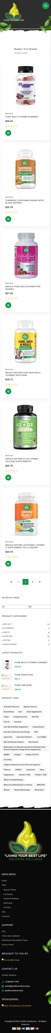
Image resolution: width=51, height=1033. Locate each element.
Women (7, 790)
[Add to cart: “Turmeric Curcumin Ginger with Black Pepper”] (8, 219)
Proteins (7, 907)
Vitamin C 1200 (40, 775)
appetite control (30, 707)
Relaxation (31, 770)
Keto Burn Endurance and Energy (17, 732)
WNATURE (41, 785)
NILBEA (6, 755)
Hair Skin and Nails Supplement (16, 727)
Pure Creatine (23, 685)
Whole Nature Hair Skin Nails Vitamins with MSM (22, 373)
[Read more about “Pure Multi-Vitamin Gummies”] (8, 133)
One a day (8, 760)
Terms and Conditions (11, 936)
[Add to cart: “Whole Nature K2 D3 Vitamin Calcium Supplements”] (8, 477)
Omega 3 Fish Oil (32, 755)
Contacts (6, 916)
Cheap (6, 717)
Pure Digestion (24, 675)
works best (39, 790)
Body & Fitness (10, 890)
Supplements (9, 775)
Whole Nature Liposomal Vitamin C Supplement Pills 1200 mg (24, 546)
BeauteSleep (9, 712)
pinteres (7, 770)
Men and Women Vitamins (14, 742)
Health (6, 632)
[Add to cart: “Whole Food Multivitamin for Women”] (8, 305)
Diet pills (35, 717)
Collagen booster (20, 717)
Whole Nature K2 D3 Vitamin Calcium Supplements (21, 460)
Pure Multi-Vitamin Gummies (21, 117)
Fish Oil (6, 722)
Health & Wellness (11, 898)
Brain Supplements (34, 712)
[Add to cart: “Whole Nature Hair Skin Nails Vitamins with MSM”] (8, 391)
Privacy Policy (8, 945)
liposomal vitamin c (24, 737)
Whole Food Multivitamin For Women (18, 785)
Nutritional (8, 903)
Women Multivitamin (22, 790)
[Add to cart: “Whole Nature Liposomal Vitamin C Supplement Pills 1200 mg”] (8, 564)
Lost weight (41, 737)
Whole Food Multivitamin (13, 780)
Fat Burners (8, 628)
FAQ (3, 912)
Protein (6, 640)
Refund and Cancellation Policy (15, 940)
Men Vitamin (33, 742)
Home (4, 881)
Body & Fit (7, 624)
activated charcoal (11, 707)
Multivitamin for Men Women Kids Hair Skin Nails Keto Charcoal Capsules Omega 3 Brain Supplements (25, 748)
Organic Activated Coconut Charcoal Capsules (22, 765)
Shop (4, 885)
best (20, 712)
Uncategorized (10, 644)
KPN (36, 732)
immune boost (38, 727)
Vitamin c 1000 (24, 775)
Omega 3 (17, 755)
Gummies (17, 722)
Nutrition (9, 114)
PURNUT (18, 770)
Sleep (42, 770)
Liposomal (8, 737)
